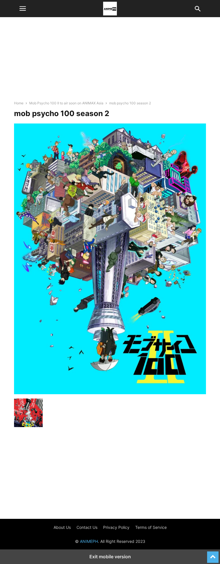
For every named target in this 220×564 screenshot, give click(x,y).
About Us (62, 527)
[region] (110, 61)
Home (18, 103)
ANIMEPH (89, 541)
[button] (22, 8)
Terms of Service (151, 527)
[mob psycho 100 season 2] (110, 392)
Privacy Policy (116, 527)
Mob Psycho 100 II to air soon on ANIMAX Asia (66, 103)
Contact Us (86, 527)
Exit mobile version (110, 556)
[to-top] (213, 554)
